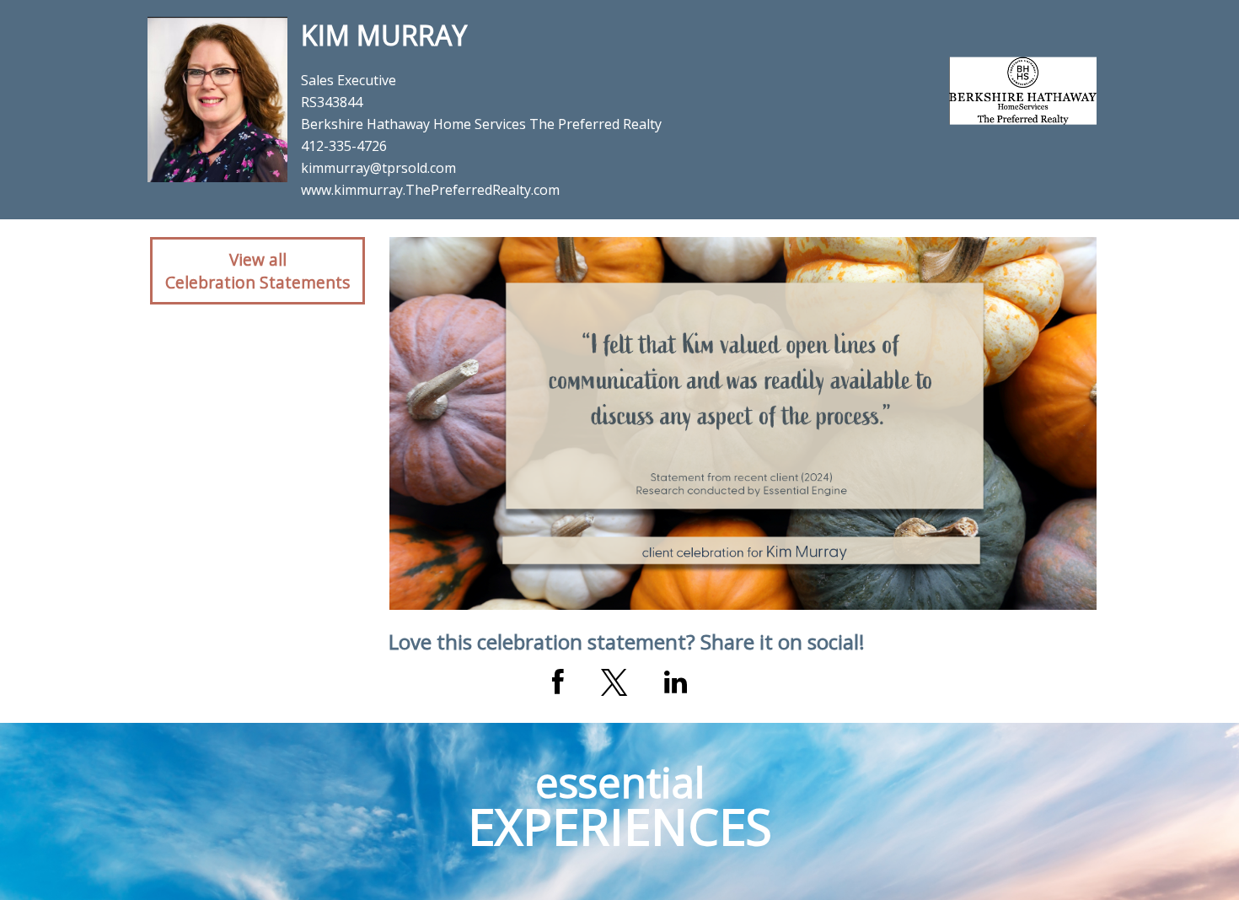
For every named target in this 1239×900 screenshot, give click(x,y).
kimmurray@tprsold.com (378, 168)
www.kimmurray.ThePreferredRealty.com (430, 190)
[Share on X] (614, 682)
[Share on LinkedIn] (675, 682)
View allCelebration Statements (257, 271)
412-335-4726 (344, 146)
